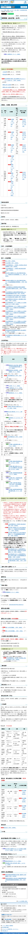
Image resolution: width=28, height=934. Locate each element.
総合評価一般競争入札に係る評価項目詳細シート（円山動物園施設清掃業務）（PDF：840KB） (16, 282)
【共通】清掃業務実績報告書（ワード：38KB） (15, 473)
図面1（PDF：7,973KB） (12, 168)
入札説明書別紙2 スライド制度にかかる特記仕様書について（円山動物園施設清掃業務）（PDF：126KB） (15, 323)
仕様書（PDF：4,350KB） (12, 136)
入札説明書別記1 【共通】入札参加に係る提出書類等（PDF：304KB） (16, 265)
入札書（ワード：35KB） (15, 385)
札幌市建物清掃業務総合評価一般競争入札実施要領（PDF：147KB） (15, 875)
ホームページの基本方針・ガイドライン (10, 929)
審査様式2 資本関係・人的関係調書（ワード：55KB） (15, 371)
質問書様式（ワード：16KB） (12, 592)
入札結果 (5, 71)
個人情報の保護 (5, 927)
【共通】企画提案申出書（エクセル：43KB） (15, 445)
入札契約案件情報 (23, 10)
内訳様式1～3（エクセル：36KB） (16, 418)
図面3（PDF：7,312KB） (12, 185)
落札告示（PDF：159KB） (10, 827)
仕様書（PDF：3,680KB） (12, 159)
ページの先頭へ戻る (22, 901)
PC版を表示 (24, 7)
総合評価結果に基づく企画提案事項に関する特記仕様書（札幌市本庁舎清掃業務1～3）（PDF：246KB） (17, 550)
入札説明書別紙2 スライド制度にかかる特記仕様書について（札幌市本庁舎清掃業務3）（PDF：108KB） (15, 318)
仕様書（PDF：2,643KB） (12, 148)
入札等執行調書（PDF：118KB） (24, 148)
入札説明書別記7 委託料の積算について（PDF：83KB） (15, 336)
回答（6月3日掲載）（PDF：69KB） (14, 627)
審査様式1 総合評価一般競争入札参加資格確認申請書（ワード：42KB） (15, 367)
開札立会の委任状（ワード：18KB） (14, 412)
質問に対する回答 (7, 84)
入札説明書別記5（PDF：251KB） (14, 376)
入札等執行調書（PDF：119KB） (24, 123)
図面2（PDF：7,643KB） (12, 177)
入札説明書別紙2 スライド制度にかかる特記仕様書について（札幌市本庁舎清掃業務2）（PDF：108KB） (15, 313)
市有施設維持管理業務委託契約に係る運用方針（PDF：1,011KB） (15, 331)
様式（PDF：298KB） (12, 193)
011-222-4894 (8, 919)
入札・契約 (16, 10)
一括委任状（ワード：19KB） (14, 54)
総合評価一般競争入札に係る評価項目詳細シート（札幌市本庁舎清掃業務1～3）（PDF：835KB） (16, 274)
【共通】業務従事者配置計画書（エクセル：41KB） (15, 462)
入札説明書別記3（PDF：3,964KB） (14, 437)
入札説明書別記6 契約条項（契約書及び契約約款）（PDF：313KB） (15, 300)
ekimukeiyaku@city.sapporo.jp (16, 604)
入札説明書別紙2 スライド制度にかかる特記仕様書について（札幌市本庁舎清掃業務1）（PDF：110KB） (15, 308)
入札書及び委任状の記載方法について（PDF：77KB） (15, 407)
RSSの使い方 (5, 930)
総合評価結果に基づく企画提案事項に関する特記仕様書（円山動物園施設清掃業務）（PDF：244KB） (17, 555)
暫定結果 (5, 74)
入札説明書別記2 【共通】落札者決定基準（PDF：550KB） (15, 269)
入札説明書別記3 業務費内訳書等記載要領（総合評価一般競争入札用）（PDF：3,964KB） (15, 288)
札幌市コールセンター (7, 914)
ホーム (2, 10)
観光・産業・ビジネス (8, 10)
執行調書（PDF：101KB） (24, 792)
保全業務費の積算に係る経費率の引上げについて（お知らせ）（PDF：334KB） (14, 79)
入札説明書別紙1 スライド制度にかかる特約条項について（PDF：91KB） (15, 303)
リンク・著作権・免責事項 (7, 925)
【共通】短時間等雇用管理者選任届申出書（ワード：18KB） (15, 491)
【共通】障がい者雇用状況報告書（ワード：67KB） (15, 478)
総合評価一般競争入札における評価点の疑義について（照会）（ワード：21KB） (15, 849)
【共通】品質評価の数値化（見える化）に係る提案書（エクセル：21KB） (15, 484)
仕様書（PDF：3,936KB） (12, 123)
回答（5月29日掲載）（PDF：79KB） (14, 631)
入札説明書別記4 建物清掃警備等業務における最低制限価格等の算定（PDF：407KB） (15, 292)
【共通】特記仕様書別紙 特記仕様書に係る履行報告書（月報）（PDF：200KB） (17, 560)
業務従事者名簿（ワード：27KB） (13, 861)
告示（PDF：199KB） (10, 261)
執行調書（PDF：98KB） (24, 815)
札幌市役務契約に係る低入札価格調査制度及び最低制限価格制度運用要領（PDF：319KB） (15, 880)
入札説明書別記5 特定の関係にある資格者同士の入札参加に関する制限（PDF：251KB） (15, 296)
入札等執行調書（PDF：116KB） (24, 176)
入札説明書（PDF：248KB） (12, 263)
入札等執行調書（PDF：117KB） (24, 136)
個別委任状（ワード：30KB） (16, 392)
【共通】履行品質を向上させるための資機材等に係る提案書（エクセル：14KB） (15, 468)
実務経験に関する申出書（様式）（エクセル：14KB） (15, 864)
